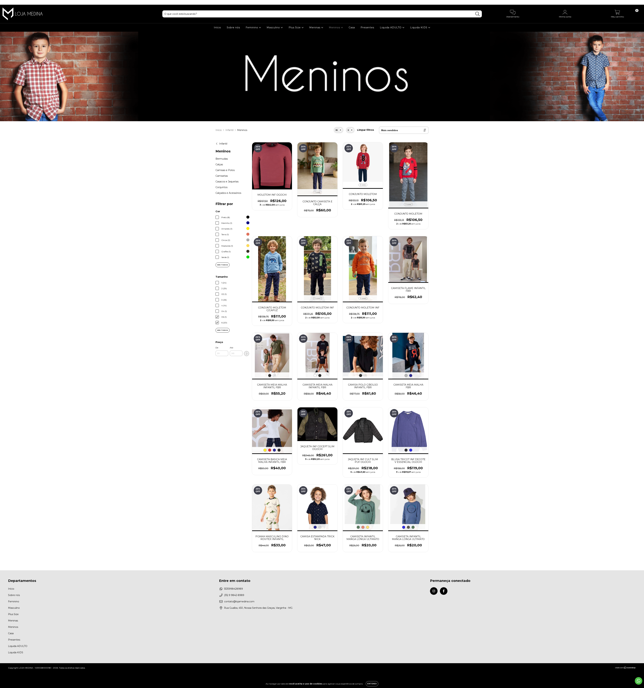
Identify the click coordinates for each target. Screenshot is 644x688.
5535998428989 (233, 588)
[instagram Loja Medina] (5, 2)
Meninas (315, 27)
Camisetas (222, 175)
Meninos (335, 27)
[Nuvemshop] (625, 668)
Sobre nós (233, 27)
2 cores (317, 192)
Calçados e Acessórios (228, 192)
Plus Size (295, 27)
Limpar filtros (365, 129)
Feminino (252, 27)
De (217, 347)
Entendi (372, 684)
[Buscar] (477, 14)
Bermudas (222, 158)
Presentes (367, 27)
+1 (274, 375)
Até (231, 347)
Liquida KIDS (419, 27)
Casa (352, 27)
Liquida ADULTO (391, 27)
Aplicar (246, 353)
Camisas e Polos (225, 170)
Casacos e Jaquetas (227, 181)
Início (217, 27)
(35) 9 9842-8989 (234, 595)
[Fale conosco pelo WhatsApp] (638, 681)
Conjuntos (221, 187)
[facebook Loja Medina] (10, 2)
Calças (219, 164)
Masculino (274, 27)
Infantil (229, 130)
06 (337, 130)
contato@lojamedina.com (239, 601)
